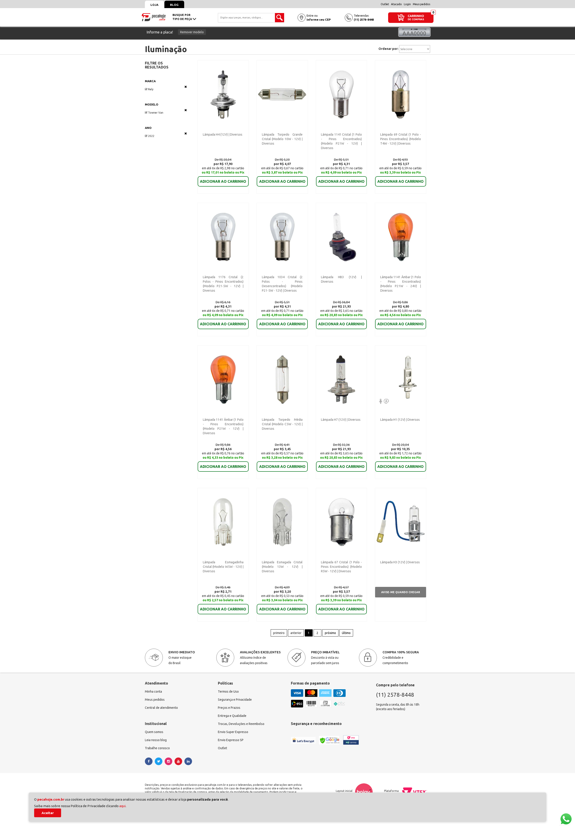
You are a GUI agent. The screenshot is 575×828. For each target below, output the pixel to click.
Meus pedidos (421, 4)
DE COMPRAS (416, 19)
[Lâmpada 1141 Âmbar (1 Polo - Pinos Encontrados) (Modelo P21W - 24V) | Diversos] (400, 236)
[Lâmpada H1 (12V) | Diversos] (400, 379)
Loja (154, 4)
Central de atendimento (161, 707)
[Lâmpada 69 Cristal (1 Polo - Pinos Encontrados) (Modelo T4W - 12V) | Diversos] (400, 94)
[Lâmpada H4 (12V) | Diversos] (223, 94)
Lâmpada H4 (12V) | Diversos (222, 134)
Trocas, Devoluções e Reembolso (241, 724)
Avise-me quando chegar (400, 592)
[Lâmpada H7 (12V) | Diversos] (341, 379)
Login (407, 4)
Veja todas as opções (185, 86)
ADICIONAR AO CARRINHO (223, 181)
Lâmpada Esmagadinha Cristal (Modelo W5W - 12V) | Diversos (223, 566)
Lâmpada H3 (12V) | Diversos (400, 562)
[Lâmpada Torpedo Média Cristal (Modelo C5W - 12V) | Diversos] (282, 379)
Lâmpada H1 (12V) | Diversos (400, 419)
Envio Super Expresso (233, 732)
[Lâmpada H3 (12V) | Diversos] (400, 522)
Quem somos (154, 732)
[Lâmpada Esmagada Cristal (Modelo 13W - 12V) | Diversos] (282, 522)
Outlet (385, 4)
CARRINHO (416, 16)
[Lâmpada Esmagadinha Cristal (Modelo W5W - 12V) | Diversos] (223, 522)
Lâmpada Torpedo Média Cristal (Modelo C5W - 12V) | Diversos (282, 424)
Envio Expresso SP (230, 740)
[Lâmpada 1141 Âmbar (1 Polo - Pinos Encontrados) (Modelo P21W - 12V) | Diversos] (223, 379)
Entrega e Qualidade (232, 716)
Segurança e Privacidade (235, 699)
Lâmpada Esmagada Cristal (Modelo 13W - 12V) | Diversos (282, 566)
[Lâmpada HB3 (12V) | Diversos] (341, 236)
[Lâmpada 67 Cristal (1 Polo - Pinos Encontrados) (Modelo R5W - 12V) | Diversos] (341, 522)
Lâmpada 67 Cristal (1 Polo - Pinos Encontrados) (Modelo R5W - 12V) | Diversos (341, 566)
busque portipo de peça (182, 16)
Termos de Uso (228, 691)
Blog (174, 4)
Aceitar (48, 813)
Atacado (396, 4)
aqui (122, 806)
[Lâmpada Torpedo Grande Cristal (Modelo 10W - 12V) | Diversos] (282, 94)
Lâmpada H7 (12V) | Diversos (340, 419)
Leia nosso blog (156, 740)
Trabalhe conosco (157, 748)
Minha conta (153, 691)
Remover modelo (192, 32)
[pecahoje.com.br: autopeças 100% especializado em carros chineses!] (154, 17)
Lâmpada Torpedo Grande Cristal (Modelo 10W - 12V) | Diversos (282, 139)
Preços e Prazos (229, 707)
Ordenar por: (388, 48)
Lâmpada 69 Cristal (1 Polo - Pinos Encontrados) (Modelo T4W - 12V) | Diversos (400, 139)
